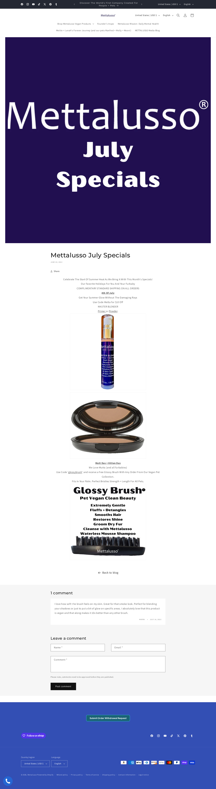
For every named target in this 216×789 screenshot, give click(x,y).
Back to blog (110, 572)
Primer (102, 311)
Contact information (126, 775)
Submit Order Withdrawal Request (108, 718)
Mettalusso (32, 775)
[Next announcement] (141, 4)
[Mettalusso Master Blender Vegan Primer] (108, 389)
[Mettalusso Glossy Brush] (108, 560)
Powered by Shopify (45, 775)
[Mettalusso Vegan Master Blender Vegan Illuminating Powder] (108, 458)
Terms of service (92, 775)
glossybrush (75, 472)
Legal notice (144, 775)
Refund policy (62, 775)
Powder (113, 311)
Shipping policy (108, 775)
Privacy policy (77, 775)
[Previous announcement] (74, 4)
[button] (75, 23)
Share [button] (57, 271)
